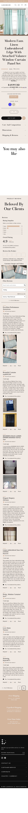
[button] (14, 88)
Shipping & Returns (10, 135)
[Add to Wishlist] (24, 118)
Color (14, 101)
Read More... (14, 80)
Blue (10, 104)
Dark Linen (13, 104)
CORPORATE (5, 772)
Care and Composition (11, 125)
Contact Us (5, 763)
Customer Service (8, 767)
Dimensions (7, 130)
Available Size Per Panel (14, 93)
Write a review (16, 68)
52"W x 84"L (13, 96)
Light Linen (17, 104)
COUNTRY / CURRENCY (9, 776)
